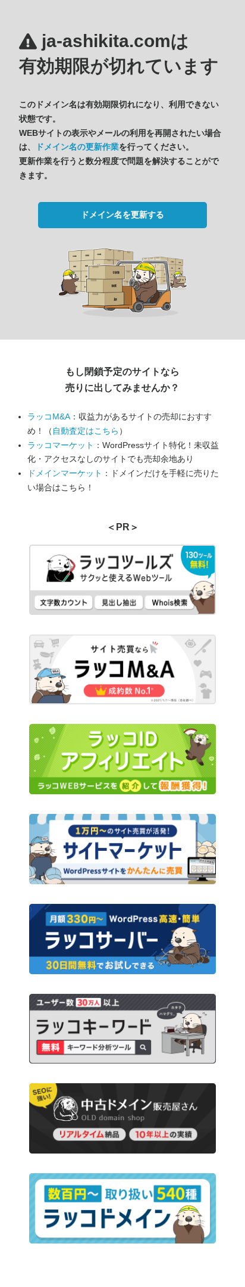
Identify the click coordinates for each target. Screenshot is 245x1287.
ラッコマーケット (60, 445)
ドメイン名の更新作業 (77, 146)
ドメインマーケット (64, 473)
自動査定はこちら (85, 431)
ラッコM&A (48, 416)
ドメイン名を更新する (122, 214)
